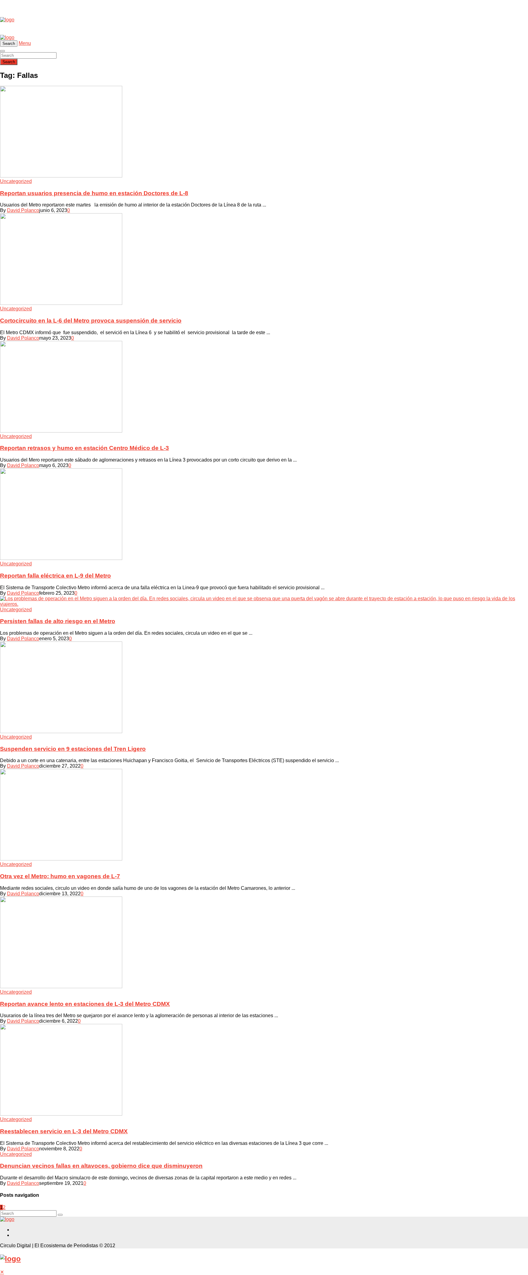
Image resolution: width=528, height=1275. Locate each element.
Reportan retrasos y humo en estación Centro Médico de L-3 (84, 448)
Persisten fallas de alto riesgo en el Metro (57, 621)
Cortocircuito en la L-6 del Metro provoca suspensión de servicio (91, 320)
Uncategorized (16, 181)
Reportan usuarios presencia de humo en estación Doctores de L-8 (94, 193)
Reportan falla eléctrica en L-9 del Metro (55, 575)
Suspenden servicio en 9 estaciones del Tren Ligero (73, 749)
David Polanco (23, 210)
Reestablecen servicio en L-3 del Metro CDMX (64, 1131)
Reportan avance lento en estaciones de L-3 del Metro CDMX (85, 1004)
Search (8, 62)
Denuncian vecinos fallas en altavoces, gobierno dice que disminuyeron (101, 1166)
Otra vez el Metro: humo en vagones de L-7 (60, 876)
